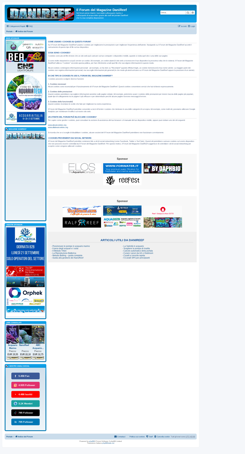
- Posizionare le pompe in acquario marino (70, 246)
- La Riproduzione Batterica (63, 253)
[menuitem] (29, 26)
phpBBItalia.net (108, 443)
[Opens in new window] (82, 168)
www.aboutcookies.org (57, 125)
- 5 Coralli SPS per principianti (136, 258)
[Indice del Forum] (41, 13)
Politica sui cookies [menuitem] (137, 437)
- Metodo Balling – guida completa (66, 255)
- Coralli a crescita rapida (133, 255)
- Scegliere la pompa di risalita (136, 248)
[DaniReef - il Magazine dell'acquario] (25, 136)
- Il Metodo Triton (58, 251)
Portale (9, 31)
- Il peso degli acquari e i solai (64, 248)
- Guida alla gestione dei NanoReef (67, 258)
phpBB (91, 441)
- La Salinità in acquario (133, 246)
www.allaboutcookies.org (58, 127)
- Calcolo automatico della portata (137, 251)
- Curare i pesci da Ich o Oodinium (137, 253)
